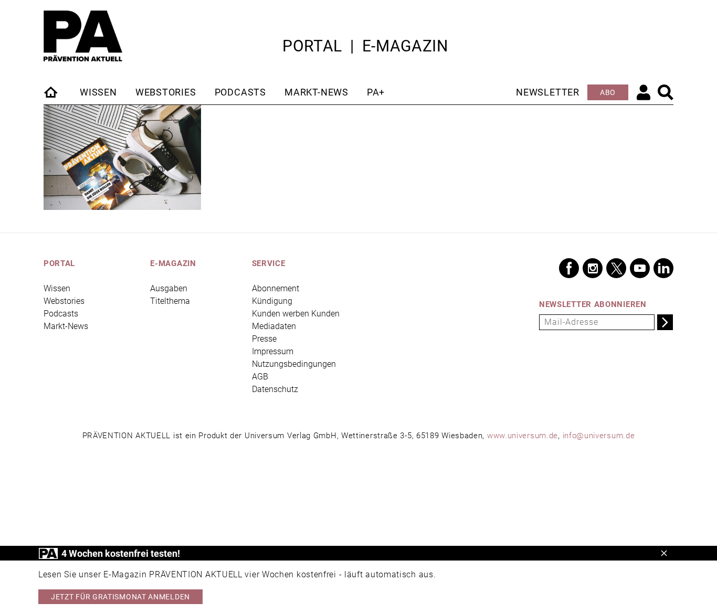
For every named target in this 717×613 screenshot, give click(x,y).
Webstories (165, 92)
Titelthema (170, 301)
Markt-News (316, 92)
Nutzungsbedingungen (294, 364)
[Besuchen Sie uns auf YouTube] (640, 268)
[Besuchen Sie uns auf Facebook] (569, 268)
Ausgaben (168, 288)
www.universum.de (522, 435)
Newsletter (547, 92)
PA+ (376, 92)
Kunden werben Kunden (296, 314)
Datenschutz (275, 389)
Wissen (98, 92)
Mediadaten (274, 326)
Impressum (272, 351)
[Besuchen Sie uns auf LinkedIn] (663, 268)
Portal (312, 46)
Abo (608, 92)
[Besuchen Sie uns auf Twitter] (616, 268)
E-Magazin (405, 46)
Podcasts (240, 92)
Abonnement (275, 288)
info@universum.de (599, 435)
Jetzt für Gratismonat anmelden (120, 597)
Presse (264, 339)
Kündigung (272, 301)
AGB (260, 377)
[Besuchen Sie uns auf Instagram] (593, 268)
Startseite (51, 92)
